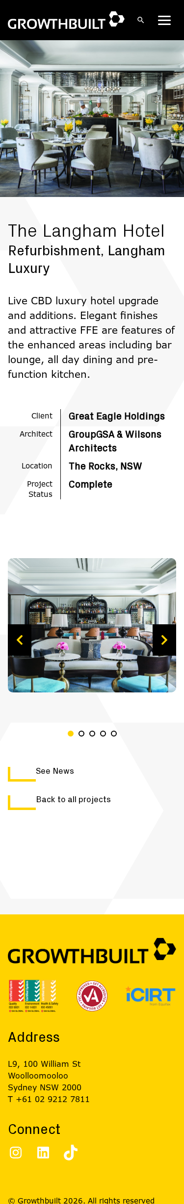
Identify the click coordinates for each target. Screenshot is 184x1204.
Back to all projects (73, 799)
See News (55, 771)
